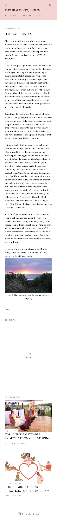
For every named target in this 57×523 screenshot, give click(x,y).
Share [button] (7, 310)
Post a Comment (19, 443)
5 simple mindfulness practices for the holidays (27, 489)
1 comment (16, 496)
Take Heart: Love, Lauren (22, 10)
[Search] (50, 4)
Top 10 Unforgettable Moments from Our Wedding (28, 436)
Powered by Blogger (30, 514)
